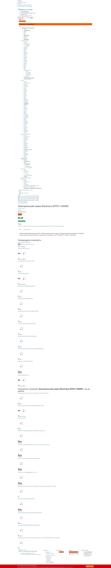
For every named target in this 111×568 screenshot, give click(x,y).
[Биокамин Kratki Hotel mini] (24, 380)
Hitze (25, 58)
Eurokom (26, 127)
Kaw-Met (26, 38)
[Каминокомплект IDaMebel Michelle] (22, 303)
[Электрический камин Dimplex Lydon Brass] (22, 328)
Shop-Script (61, 552)
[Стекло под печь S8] (22, 423)
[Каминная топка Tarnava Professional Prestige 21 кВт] (22, 463)
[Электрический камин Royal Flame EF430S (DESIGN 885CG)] (22, 353)
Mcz (25, 67)
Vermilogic (26, 184)
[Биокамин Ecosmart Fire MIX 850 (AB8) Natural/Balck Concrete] (24, 410)
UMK (25, 183)
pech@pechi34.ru (24, 14)
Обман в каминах (21, 221)
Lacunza (25, 86)
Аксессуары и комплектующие (24, 226)
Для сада (23, 168)
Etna (25, 33)
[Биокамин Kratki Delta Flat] (24, 278)
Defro (25, 62)
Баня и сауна (34, 226)
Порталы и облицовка (59, 226)
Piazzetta (26, 53)
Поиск (31, 17)
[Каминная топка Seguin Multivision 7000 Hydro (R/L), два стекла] (22, 435)
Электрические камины (24, 193)
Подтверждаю (89, 566)
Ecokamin (29, 75)
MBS (25, 112)
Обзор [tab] (20, 229)
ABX (25, 89)
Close (20, 26)
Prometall (26, 101)
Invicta (25, 107)
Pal (24, 125)
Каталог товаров (22, 21)
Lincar (25, 111)
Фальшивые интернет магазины (24, 5)
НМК (25, 92)
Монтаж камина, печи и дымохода (25, 6)
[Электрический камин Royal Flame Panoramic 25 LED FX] (22, 517)
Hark (25, 106)
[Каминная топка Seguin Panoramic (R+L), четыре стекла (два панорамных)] (22, 449)
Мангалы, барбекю (28, 175)
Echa (25, 66)
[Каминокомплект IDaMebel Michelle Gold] (22, 291)
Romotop (26, 117)
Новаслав (26, 115)
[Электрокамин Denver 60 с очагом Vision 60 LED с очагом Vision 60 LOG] (22, 398)
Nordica (25, 113)
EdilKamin (26, 151)
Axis (27, 71)
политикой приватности (68, 567)
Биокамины (26, 44)
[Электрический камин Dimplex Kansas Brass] (22, 341)
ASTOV (25, 144)
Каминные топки (27, 70)
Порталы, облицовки (25, 134)
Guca (25, 84)
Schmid (25, 63)
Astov (25, 31)
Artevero (25, 145)
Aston (25, 93)
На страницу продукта (22, 201)
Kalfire (25, 49)
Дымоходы (23, 179)
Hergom (25, 57)
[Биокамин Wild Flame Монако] (27, 244)
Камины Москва (22, 190)
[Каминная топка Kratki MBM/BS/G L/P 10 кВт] (22, 477)
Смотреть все (27, 43)
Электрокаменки (27, 166)
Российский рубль (73, 552)
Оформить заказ (50, 553)
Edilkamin (26, 104)
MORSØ (25, 102)
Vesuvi (25, 133)
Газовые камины (27, 79)
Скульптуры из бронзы (26, 177)
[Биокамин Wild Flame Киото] (24, 253)
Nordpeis (26, 130)
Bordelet (25, 138)
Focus (25, 56)
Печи (22, 80)
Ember (25, 126)
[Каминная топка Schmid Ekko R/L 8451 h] (22, 503)
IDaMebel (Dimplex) (28, 149)
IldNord (25, 48)
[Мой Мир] (22, 218)
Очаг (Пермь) (29, 167)
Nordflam (26, 124)
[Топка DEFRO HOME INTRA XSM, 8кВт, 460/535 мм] (22, 530)
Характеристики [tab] (27, 229)
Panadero (26, 85)
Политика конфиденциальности (28, 553)
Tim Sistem (26, 116)
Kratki (25, 36)
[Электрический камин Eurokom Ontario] (22, 265)
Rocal (25, 65)
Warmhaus (29, 74)
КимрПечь (26, 139)
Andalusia (26, 154)
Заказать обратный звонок (26, 15)
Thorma (25, 120)
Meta (25, 34)
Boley (25, 54)
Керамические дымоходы (29, 186)
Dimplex (25, 148)
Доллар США (72, 553)
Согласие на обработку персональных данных (31, 554)
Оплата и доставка (22, 2)
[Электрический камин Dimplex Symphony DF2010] (22, 316)
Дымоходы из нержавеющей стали (31, 185)
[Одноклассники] (20, 218)
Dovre (25, 129)
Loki (25, 88)
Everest (25, 59)
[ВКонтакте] (18, 218)
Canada (25, 131)
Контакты (20, 3)
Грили (25, 172)
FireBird (28, 45)
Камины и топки (24, 40)
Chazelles (29, 72)
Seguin (25, 52)
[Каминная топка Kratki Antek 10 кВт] (22, 366)
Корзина (48, 552)
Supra (25, 118)
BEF (25, 51)
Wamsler (26, 121)
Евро (77, 553)
